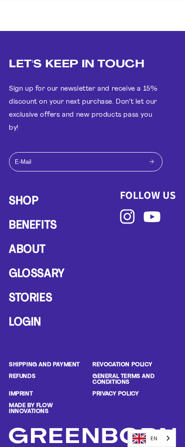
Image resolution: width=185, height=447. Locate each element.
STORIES (30, 298)
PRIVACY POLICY (115, 394)
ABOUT (27, 250)
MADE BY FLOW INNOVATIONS (31, 408)
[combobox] (152, 438)
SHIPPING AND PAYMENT (44, 365)
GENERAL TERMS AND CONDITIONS (123, 379)
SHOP (23, 201)
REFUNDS (22, 376)
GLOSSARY (37, 274)
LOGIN (25, 322)
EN (154, 438)
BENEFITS (33, 225)
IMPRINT (21, 394)
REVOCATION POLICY (122, 365)
